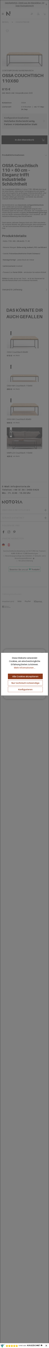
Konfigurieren (25, 689)
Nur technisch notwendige (25, 682)
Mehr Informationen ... (24, 667)
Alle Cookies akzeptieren (25, 676)
